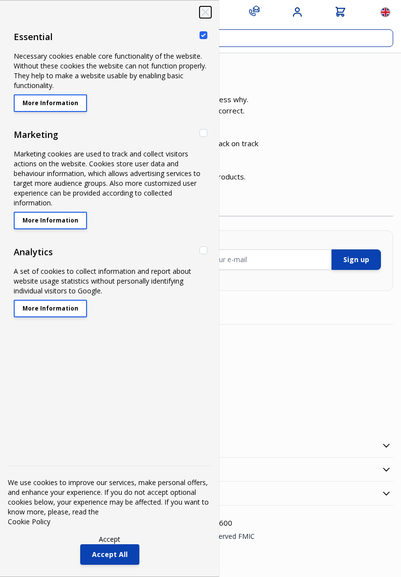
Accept (109, 539)
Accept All (110, 554)
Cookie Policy (29, 521)
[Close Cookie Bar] (205, 12)
